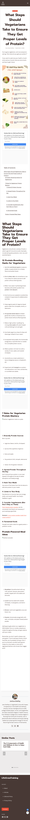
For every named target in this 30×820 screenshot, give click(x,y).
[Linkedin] (7, 817)
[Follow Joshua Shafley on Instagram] (15, 726)
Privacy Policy (8, 800)
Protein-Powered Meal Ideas (13, 214)
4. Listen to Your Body (12, 201)
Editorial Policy (8, 796)
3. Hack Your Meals (11, 197)
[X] (5, 817)
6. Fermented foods (11, 210)
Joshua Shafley (10, 48)
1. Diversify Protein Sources (13, 187)
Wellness (15, 11)
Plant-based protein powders (10, 507)
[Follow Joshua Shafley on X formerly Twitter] (12, 726)
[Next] (26, 753)
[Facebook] (3, 817)
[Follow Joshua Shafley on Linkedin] (18, 726)
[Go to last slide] (4, 753)
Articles (6, 792)
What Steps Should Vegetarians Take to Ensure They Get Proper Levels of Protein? (15, 173)
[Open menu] (27, 3)
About (6, 788)
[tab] (12, 767)
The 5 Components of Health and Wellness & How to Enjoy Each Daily (13, 745)
